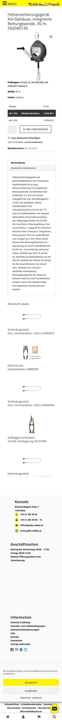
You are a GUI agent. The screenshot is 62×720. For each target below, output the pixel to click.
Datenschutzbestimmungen (25, 629)
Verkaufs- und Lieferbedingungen (28, 626)
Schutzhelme (29, 707)
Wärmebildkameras (31, 711)
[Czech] (42, 4)
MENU (12, 4)
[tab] (32, 163)
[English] (34, 4)
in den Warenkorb (35, 129)
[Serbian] (50, 4)
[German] (30, 4)
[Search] (54, 716)
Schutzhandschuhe (31, 704)
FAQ (13, 633)
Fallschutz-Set (15, 365)
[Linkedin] (21, 651)
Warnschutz (13, 707)
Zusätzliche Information (23, 168)
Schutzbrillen (12, 704)
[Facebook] (12, 651)
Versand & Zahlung (20, 622)
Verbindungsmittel (18, 329)
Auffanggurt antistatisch (21, 437)
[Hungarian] (46, 4)
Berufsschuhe (46, 707)
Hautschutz (50, 704)
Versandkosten (35, 142)
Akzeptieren (31, 682)
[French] (38, 4)
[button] (24, 138)
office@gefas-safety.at (31, 525)
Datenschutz (25, 697)
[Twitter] (25, 651)
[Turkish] (58, 4)
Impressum (37, 697)
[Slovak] (54, 4)
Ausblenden (31, 690)
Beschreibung (18, 162)
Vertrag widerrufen (20, 644)
